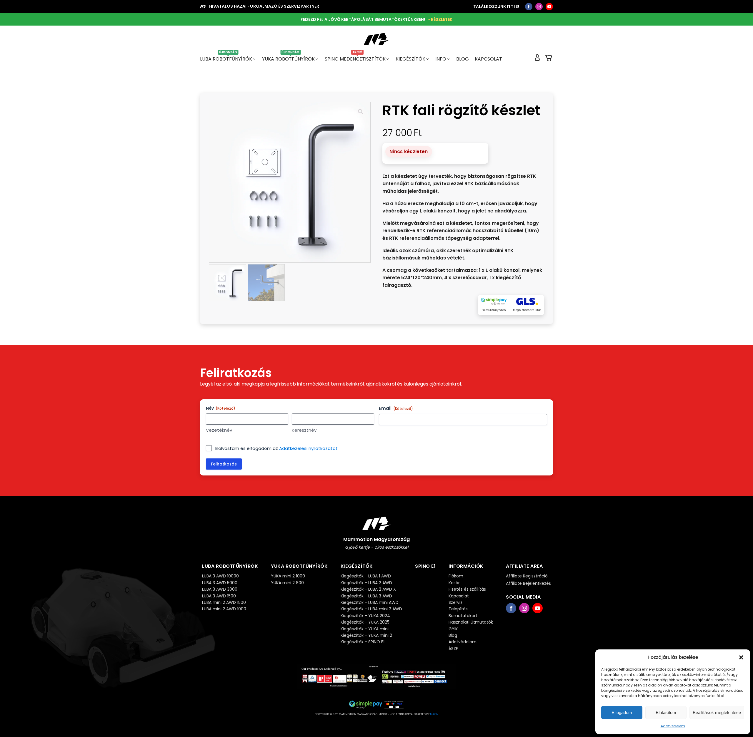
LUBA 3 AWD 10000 (220, 576)
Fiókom (456, 576)
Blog (462, 59)
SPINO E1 (425, 566)
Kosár (454, 583)
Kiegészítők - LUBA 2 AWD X (368, 589)
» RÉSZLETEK (440, 19)
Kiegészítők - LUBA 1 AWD (366, 576)
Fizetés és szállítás (467, 589)
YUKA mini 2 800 (287, 583)
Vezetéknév (219, 430)
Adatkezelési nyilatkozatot (308, 448)
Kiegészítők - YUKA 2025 (365, 622)
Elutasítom (666, 712)
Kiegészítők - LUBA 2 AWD (366, 583)
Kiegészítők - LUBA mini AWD (370, 602)
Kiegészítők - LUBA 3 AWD (366, 596)
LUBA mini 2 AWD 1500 (224, 602)
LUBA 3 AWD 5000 (219, 583)
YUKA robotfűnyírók (288, 59)
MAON (434, 714)
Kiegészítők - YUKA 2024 (365, 616)
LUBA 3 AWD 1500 (219, 596)
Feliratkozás (224, 464)
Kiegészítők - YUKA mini (365, 629)
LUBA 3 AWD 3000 (219, 589)
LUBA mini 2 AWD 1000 (224, 609)
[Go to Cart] (548, 59)
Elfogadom (622, 712)
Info (440, 59)
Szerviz (455, 602)
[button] (741, 657)
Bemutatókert (463, 616)
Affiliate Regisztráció (527, 576)
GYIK (453, 629)
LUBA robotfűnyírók (226, 59)
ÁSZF (453, 648)
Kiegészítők (410, 59)
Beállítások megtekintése (717, 712)
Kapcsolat (488, 59)
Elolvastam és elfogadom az (276, 448)
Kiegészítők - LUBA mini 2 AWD (371, 609)
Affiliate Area (524, 566)
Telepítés (458, 609)
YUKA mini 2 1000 (288, 576)
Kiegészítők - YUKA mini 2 (366, 635)
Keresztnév (304, 430)
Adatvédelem (673, 725)
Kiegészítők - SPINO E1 (362, 642)
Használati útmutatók (471, 622)
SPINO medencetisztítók (355, 59)
